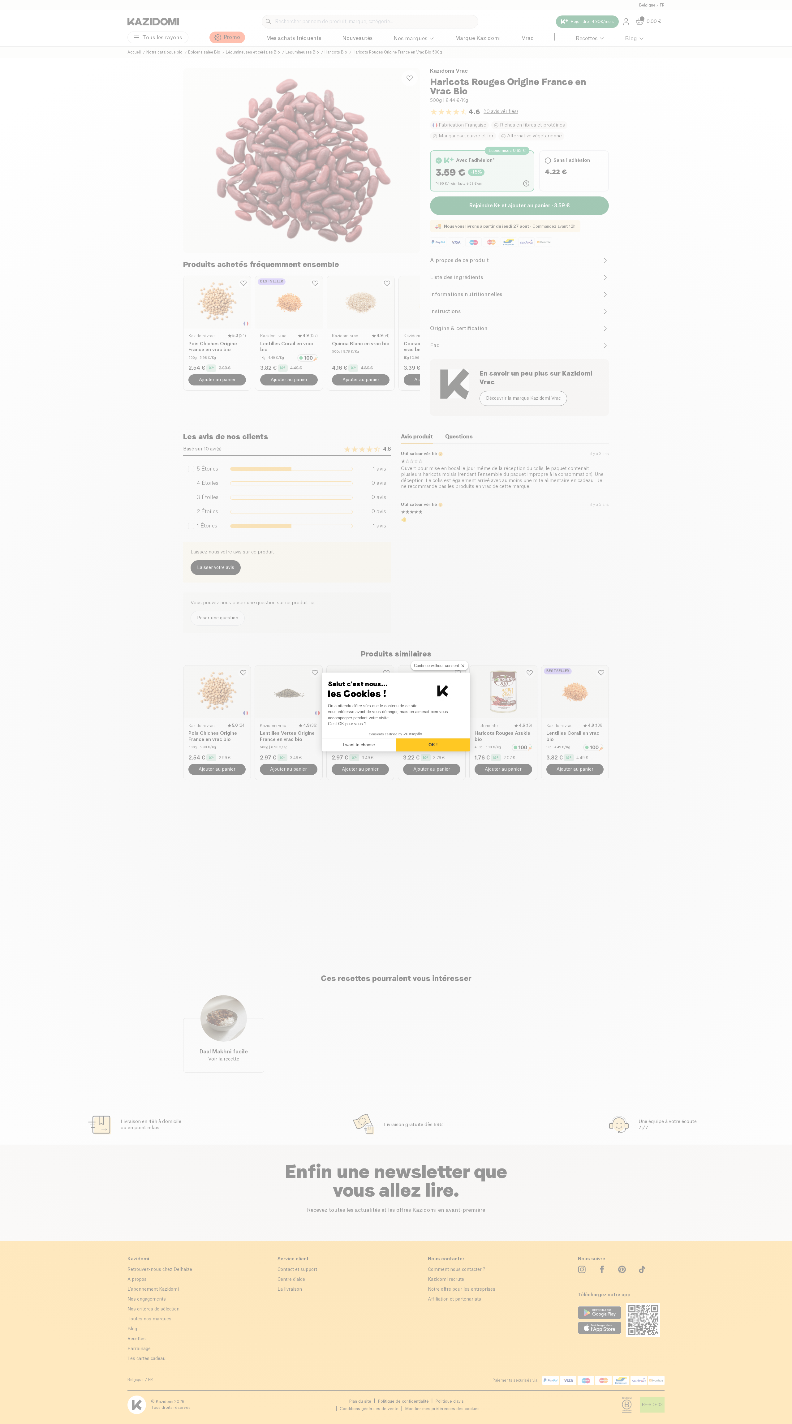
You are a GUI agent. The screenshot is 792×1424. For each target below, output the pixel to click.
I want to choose (359, 744)
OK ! (433, 744)
